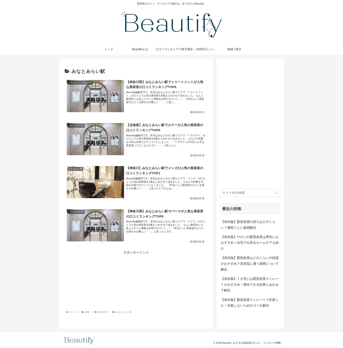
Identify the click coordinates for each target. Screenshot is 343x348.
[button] (276, 193)
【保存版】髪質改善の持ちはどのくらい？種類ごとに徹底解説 (248, 224)
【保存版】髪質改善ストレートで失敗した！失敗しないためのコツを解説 (250, 302)
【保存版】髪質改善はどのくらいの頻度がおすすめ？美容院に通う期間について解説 (250, 263)
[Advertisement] (136, 281)
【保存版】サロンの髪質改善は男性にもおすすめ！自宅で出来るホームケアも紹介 (250, 242)
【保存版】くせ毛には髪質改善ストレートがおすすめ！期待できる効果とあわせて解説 (250, 284)
